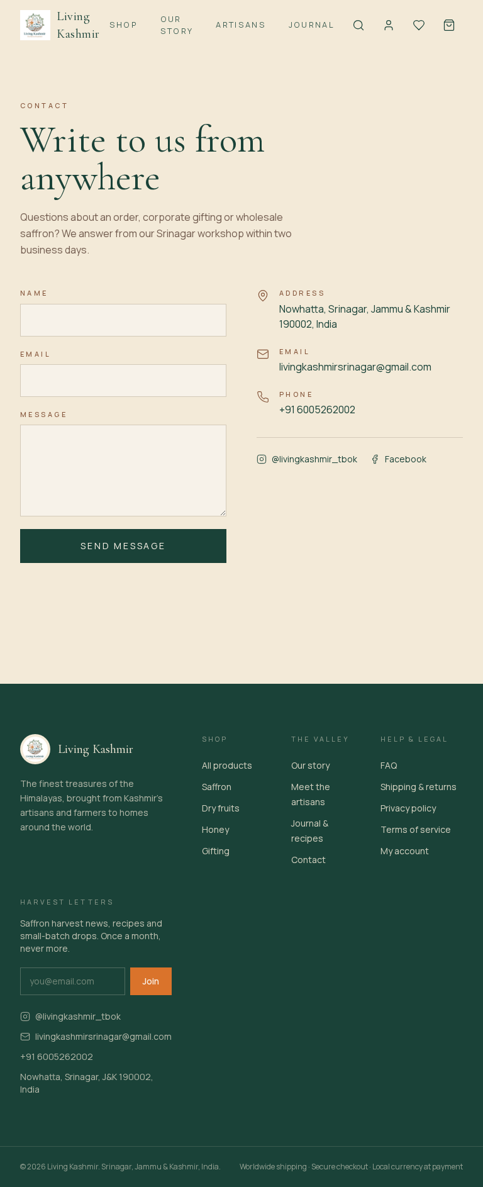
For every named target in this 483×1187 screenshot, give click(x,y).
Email (35, 354)
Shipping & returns (418, 787)
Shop (123, 24)
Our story (310, 765)
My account (404, 851)
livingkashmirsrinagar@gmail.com (355, 367)
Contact (308, 860)
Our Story (177, 24)
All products (227, 765)
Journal (312, 24)
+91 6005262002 (317, 409)
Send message (123, 546)
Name (34, 293)
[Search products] (358, 25)
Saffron (216, 787)
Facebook (405, 459)
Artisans (240, 24)
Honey (215, 829)
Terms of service (415, 829)
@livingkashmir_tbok (314, 459)
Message (43, 414)
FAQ (388, 765)
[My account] (388, 25)
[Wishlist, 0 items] (419, 25)
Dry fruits (221, 808)
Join (151, 981)
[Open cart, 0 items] (449, 25)
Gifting (216, 851)
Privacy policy (408, 808)
